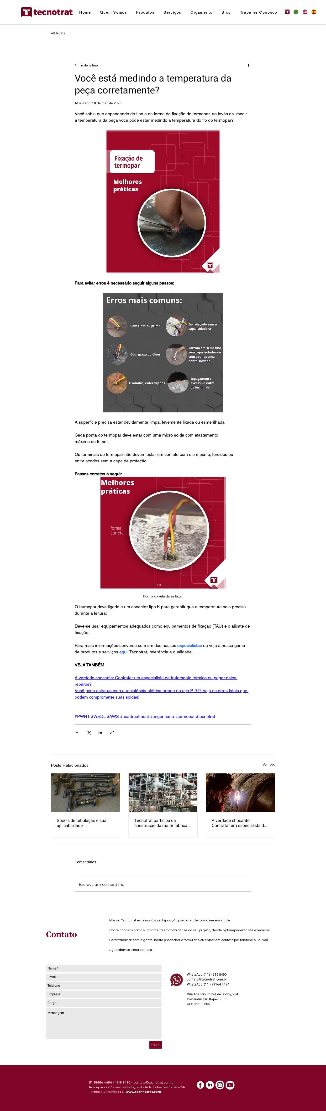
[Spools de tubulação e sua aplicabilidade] (85, 792)
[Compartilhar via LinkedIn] (100, 732)
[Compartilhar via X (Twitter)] (88, 732)
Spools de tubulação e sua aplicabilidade (81, 823)
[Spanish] (312, 12)
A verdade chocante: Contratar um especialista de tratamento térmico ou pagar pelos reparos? (239, 823)
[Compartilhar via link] (112, 732)
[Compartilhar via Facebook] (77, 732)
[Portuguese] (294, 12)
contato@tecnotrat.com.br (207, 979)
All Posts (58, 33)
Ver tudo (269, 764)
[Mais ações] (248, 65)
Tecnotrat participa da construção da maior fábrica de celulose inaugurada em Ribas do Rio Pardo (160, 823)
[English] (303, 12)
